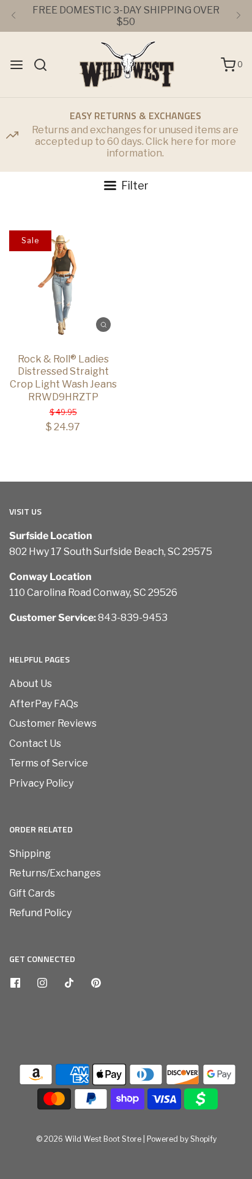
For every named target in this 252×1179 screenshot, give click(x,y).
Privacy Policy (41, 783)
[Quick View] (103, 324)
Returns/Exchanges (55, 873)
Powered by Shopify (182, 1139)
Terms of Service (48, 763)
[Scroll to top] (230, 973)
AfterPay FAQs (43, 704)
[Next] (238, 15)
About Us (30, 683)
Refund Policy (40, 913)
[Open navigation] (16, 64)
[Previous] (13, 15)
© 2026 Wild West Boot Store (88, 1139)
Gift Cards (32, 893)
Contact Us (35, 743)
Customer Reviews (53, 723)
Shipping (30, 853)
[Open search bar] (45, 64)
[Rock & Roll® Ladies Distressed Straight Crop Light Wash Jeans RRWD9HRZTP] (63, 284)
